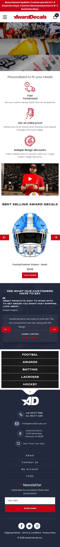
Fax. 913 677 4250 (34, 415)
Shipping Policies (12, 532)
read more (33, 326)
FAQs (30, 476)
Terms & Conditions (31, 532)
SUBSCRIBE (30, 508)
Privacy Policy (49, 532)
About (30, 455)
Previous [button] (4, 237)
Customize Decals (30, 276)
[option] (30, 242)
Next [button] (55, 237)
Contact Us (30, 462)
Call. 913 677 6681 (34, 413)
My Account (30, 469)
